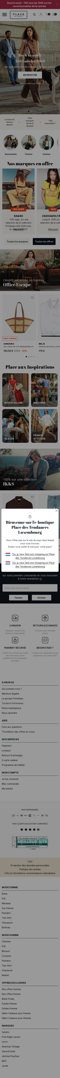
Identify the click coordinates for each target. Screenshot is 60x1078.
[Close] (56, 510)
